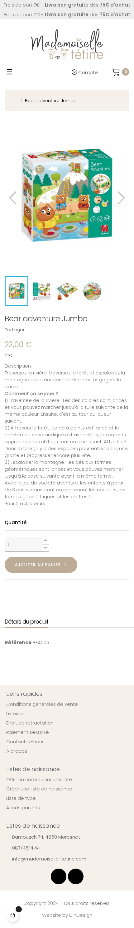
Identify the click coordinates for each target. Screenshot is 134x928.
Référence (18, 642)
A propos (16, 751)
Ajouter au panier (38, 564)
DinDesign (80, 915)
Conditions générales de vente (42, 704)
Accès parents (23, 807)
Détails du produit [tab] (26, 621)
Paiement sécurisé (27, 732)
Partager (32, 329)
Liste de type (21, 798)
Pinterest (52, 329)
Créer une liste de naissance (39, 789)
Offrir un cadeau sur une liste (39, 779)
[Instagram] (76, 876)
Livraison (16, 713)
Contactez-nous (25, 742)
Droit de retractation (30, 723)
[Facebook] (58, 876)
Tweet (42, 329)
